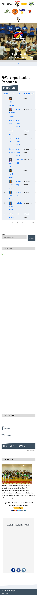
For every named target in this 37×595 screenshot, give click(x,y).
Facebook (7, 429)
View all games (30, 451)
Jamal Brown (11, 175)
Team (18, 94)
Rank (6, 94)
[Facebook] (18, 570)
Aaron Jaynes (11, 186)
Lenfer (18, 109)
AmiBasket (19, 203)
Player (11, 94)
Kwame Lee (11, 164)
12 (26, 222)
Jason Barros (11, 197)
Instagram (7, 435)
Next (33, 222)
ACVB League (18, 54)
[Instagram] (24, 570)
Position (27, 94)
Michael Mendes (11, 208)
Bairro (18, 214)
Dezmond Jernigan (12, 114)
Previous (5, 222)
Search (4, 234)
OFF (32, 94)
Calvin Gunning (11, 103)
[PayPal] (13, 570)
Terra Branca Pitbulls (18, 123)
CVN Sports (5, 593)
